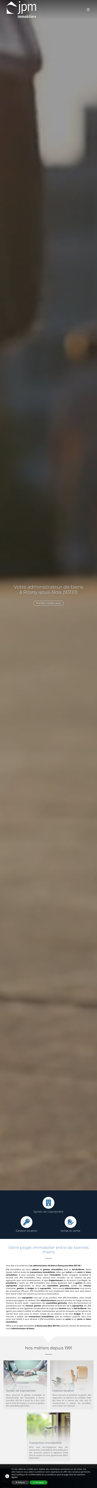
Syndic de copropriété (48, 1211)
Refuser (21, 1482)
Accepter (40, 1482)
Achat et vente (70, 1230)
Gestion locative (26, 1230)
